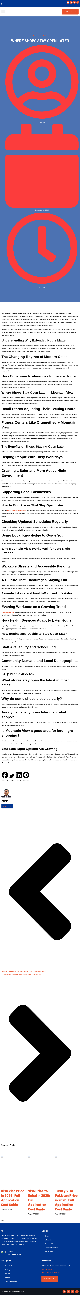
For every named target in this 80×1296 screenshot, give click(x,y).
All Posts (7, 806)
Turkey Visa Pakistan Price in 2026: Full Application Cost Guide (66, 1200)
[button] (3, 11)
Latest (35, 35)
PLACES (44, 35)
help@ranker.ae (46, 1269)
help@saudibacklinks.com (50, 1272)
